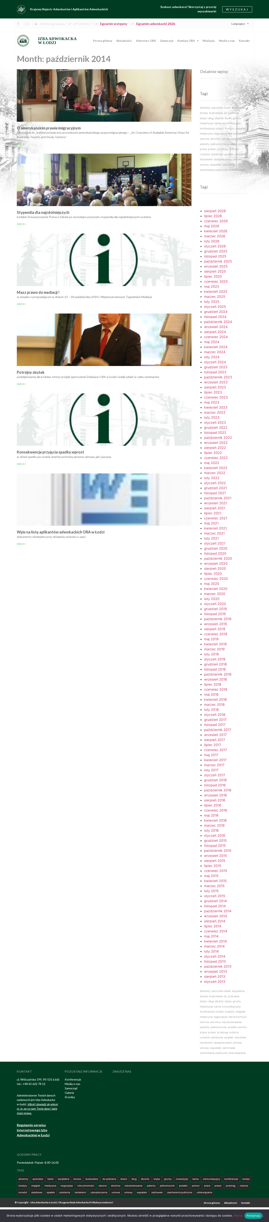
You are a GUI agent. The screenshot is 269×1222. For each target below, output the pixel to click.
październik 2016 (217, 790)
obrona (204, 138)
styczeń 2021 (214, 543)
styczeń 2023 (215, 422)
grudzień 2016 (215, 780)
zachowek (228, 164)
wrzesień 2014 (215, 916)
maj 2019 (211, 639)
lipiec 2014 (212, 926)
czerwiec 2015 (215, 871)
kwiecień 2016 (215, 820)
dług (211, 118)
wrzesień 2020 (216, 563)
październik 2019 (217, 619)
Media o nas (227, 40)
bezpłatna (238, 107)
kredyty (230, 128)
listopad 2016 (215, 785)
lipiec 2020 (213, 573)
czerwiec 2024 (216, 337)
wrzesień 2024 (216, 327)
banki (227, 107)
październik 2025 (218, 261)
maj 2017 (211, 755)
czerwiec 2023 (216, 397)
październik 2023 (218, 377)
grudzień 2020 (215, 548)
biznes (204, 113)
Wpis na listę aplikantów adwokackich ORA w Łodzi (60, 532)
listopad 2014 (215, 906)
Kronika (70, 1097)
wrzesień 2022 (216, 442)
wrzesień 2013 (215, 971)
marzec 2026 (214, 236)
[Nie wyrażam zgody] (262, 1215)
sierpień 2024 (215, 332)
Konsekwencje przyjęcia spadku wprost (50, 452)
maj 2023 (211, 402)
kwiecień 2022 (215, 468)
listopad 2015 (215, 845)
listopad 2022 (215, 432)
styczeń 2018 (214, 714)
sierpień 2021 (214, 508)
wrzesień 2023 (216, 382)
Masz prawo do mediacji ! (38, 292)
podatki (232, 144)
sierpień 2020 (215, 568)
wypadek (215, 164)
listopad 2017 (214, 725)
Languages (238, 23)
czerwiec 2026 (216, 221)
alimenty (205, 107)
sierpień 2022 (215, 448)
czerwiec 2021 (215, 518)
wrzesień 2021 (215, 503)
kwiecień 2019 (215, 644)
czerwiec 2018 (215, 689)
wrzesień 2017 (215, 735)
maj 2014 (211, 936)
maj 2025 (211, 286)
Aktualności (124, 40)
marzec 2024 (214, 352)
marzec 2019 (214, 649)
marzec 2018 (214, 704)
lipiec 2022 (213, 453)
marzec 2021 (214, 533)
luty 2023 (211, 417)
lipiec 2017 (212, 745)
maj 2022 (211, 463)
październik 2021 (217, 498)
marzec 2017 (214, 765)
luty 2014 (211, 951)
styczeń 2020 (215, 604)
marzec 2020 (214, 594)
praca (203, 149)
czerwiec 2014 (215, 931)
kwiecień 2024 (215, 347)
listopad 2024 (215, 317)
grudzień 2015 (215, 840)
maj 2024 (211, 342)
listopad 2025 (215, 256)
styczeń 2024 (215, 362)
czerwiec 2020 (216, 578)
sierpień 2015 (214, 861)
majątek (240, 128)
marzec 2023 (214, 412)
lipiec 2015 (212, 866)
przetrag (222, 149)
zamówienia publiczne (213, 169)
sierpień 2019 (214, 629)
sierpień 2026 (215, 211)
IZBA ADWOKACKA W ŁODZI (57, 41)
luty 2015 (211, 891)
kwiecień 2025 (215, 291)
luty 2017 (211, 770)
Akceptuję (253, 1215)
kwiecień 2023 (215, 407)
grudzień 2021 (215, 488)
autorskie (217, 107)
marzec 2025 (214, 296)
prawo (212, 149)
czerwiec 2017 (215, 750)
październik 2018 (217, 674)
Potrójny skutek (31, 372)
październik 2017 (217, 730)
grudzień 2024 (215, 312)
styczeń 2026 (215, 246)
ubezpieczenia (223, 159)
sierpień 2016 (214, 800)
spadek (228, 154)
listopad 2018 (215, 669)
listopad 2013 (215, 961)
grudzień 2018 (215, 664)
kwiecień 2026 (215, 231)
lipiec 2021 (212, 513)
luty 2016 (211, 830)
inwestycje (206, 123)
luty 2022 (211, 478)
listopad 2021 (215, 493)
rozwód (205, 154)
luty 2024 (211, 357)
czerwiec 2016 (215, 810)
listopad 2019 (215, 614)
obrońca (215, 138)
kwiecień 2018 (215, 699)
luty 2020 (211, 599)
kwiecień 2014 (215, 941)
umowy (204, 164)
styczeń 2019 (214, 659)
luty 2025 (211, 301)
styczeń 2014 (214, 956)
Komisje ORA (186, 40)
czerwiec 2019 (215, 634)
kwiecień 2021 (215, 528)
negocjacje (220, 133)
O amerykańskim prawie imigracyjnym (49, 128)
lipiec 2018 (212, 684)
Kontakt (244, 40)
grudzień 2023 (215, 367)
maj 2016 (211, 815)
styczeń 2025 (215, 307)
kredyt (220, 128)
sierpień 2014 (214, 921)
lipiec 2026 (213, 216)
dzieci (203, 118)
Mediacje (209, 40)
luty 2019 (211, 654)
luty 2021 (211, 538)
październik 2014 (217, 911)
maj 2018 (211, 694)
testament (206, 159)
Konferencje (73, 1079)
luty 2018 (211, 709)
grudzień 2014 (215, 901)
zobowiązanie (237, 169)
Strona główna (102, 40)
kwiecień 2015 (215, 881)
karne (217, 123)
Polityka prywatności (101, 1202)
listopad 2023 (215, 372)
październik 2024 (218, 322)
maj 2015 (211, 876)
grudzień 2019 (215, 609)
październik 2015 (217, 850)
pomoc (242, 144)
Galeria (69, 1092)
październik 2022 (218, 437)
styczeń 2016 (214, 835)
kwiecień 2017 (215, 760)
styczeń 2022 (215, 483)
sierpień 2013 (214, 976)
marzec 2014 (214, 946)
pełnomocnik (219, 144)
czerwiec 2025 (216, 281)
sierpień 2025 (215, 271)
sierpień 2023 (215, 387)
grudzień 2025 (215, 251)
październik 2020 (218, 558)
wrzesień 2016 (215, 795)
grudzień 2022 (215, 427)
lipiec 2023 (213, 392)
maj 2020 (211, 584)
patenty (205, 144)
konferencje (207, 128)
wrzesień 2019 (215, 624)
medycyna (206, 133)
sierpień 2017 (214, 740)
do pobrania (231, 113)
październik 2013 (217, 966)
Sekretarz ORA (146, 40)
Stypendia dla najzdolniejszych (43, 212)
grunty (237, 118)
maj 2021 (211, 523)
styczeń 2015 (214, 896)
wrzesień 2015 (215, 855)
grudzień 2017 (215, 720)
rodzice (234, 149)
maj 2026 (211, 226)
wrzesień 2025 (216, 266)
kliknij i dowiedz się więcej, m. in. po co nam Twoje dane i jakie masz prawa (37, 1108)
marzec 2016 (214, 825)
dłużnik (219, 118)
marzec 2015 (214, 886)
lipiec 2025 (213, 276)
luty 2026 (211, 241)
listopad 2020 (215, 553)
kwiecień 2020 (215, 589)
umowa (237, 159)
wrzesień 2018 (215, 679)
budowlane (216, 113)
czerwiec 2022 (216, 458)
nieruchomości (237, 133)
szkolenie (240, 154)
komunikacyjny (231, 123)
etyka (228, 118)
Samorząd (166, 40)
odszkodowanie (231, 138)
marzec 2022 (214, 473)
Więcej (21, 144)
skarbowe (217, 154)
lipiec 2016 (212, 805)
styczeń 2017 (214, 775)
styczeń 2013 (214, 981)
